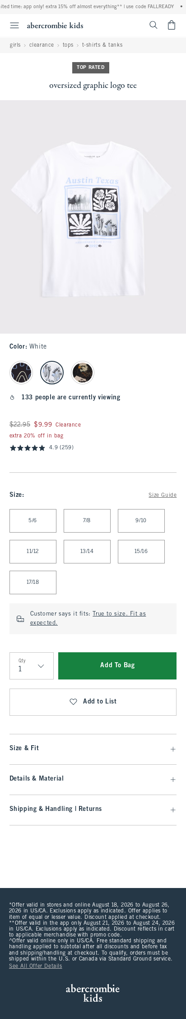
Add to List (100, 702)
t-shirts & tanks (102, 45)
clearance (41, 45)
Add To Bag (117, 666)
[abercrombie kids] (55, 25)
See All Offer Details (35, 966)
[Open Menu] (11, 25)
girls (15, 45)
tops (68, 45)
